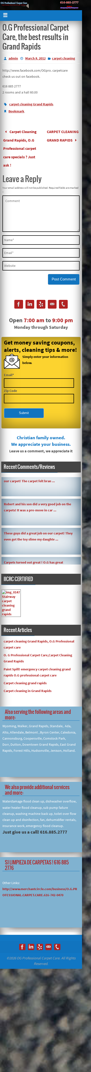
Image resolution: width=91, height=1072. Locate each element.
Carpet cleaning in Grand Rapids (27, 684)
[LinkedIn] (29, 298)
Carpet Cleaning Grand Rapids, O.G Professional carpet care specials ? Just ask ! (19, 144)
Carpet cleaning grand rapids (25, 676)
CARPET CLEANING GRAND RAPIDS (63, 134)
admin (13, 58)
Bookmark (16, 111)
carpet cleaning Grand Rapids (31, 104)
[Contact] (52, 298)
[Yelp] (41, 298)
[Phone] (63, 298)
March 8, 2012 (35, 58)
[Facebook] (18, 298)
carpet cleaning (63, 58)
